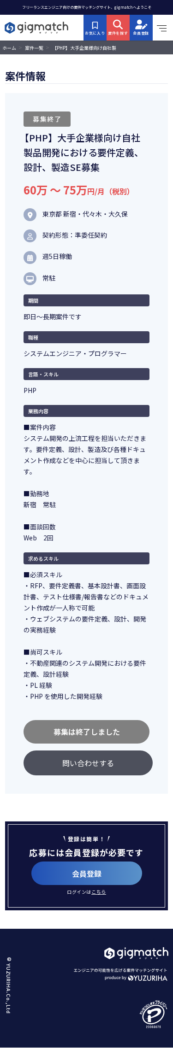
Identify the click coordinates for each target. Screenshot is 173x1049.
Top (155, 1012)
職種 (33, 337)
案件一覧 (34, 47)
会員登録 (86, 873)
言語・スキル (43, 374)
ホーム (9, 47)
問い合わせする (88, 762)
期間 (33, 300)
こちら (98, 891)
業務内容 (38, 411)
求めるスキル (43, 558)
